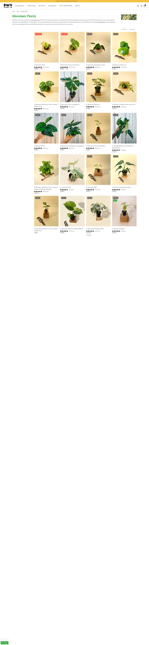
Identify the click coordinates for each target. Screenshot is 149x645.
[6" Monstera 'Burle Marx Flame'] (124, 169)
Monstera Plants (24, 11)
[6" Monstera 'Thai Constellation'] (72, 86)
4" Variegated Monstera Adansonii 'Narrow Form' (122, 147)
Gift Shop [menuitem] (41, 6)
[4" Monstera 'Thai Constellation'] (72, 47)
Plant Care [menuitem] (31, 6)
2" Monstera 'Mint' (91, 187)
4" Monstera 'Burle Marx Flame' (95, 65)
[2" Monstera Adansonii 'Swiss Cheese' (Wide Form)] (46, 211)
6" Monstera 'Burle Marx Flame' (121, 187)
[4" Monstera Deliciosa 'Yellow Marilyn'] (72, 211)
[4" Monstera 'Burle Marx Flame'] (98, 47)
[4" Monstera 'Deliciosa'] (124, 47)
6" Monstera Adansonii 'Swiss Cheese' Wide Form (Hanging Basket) (45, 188)
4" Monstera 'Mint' (39, 65)
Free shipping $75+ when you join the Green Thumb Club (74, 1)
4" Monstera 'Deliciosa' (119, 65)
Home (13, 11)
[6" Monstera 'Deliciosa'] (98, 86)
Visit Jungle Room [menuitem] (65, 6)
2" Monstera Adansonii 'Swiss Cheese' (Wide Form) (45, 229)
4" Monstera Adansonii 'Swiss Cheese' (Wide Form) (45, 105)
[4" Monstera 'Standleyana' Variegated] (72, 128)
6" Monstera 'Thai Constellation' (70, 104)
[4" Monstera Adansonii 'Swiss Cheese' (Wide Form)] (46, 86)
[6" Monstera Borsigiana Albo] (98, 211)
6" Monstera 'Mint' (65, 187)
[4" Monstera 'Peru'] (46, 128)
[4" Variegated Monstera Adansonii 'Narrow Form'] (124, 128)
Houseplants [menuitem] (19, 6)
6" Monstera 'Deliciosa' (93, 104)
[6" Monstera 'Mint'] (72, 169)
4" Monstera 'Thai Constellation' (70, 65)
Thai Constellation (100, 22)
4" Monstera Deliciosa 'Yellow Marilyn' (71, 228)
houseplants (35, 20)
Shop (18, 11)
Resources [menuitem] (52, 6)
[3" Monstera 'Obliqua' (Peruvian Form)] (124, 86)
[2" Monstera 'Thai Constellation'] (98, 128)
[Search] (138, 5)
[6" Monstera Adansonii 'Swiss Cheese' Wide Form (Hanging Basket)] (46, 169)
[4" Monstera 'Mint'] (46, 47)
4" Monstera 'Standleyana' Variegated (72, 146)
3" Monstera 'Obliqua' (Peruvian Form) (123, 104)
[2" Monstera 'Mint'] (98, 169)
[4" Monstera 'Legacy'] (124, 211)
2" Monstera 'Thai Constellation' (96, 146)
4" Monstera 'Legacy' (118, 228)
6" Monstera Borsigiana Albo (95, 228)
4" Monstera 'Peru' (39, 146)
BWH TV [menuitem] (77, 6)
